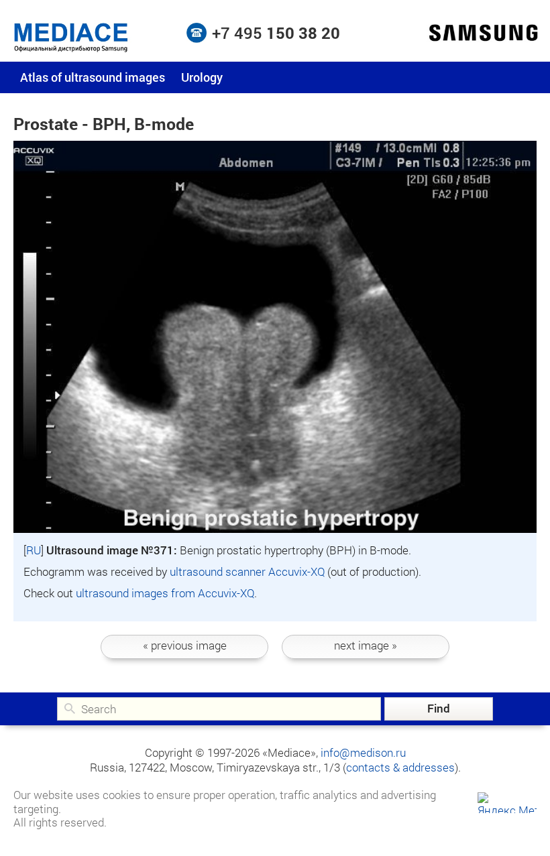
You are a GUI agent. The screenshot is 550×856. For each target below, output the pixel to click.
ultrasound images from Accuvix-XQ (165, 593)
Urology (202, 77)
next (365, 645)
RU (33, 550)
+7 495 (276, 33)
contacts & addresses (400, 767)
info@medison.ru (363, 752)
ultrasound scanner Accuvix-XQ (247, 571)
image (185, 645)
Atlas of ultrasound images (92, 77)
